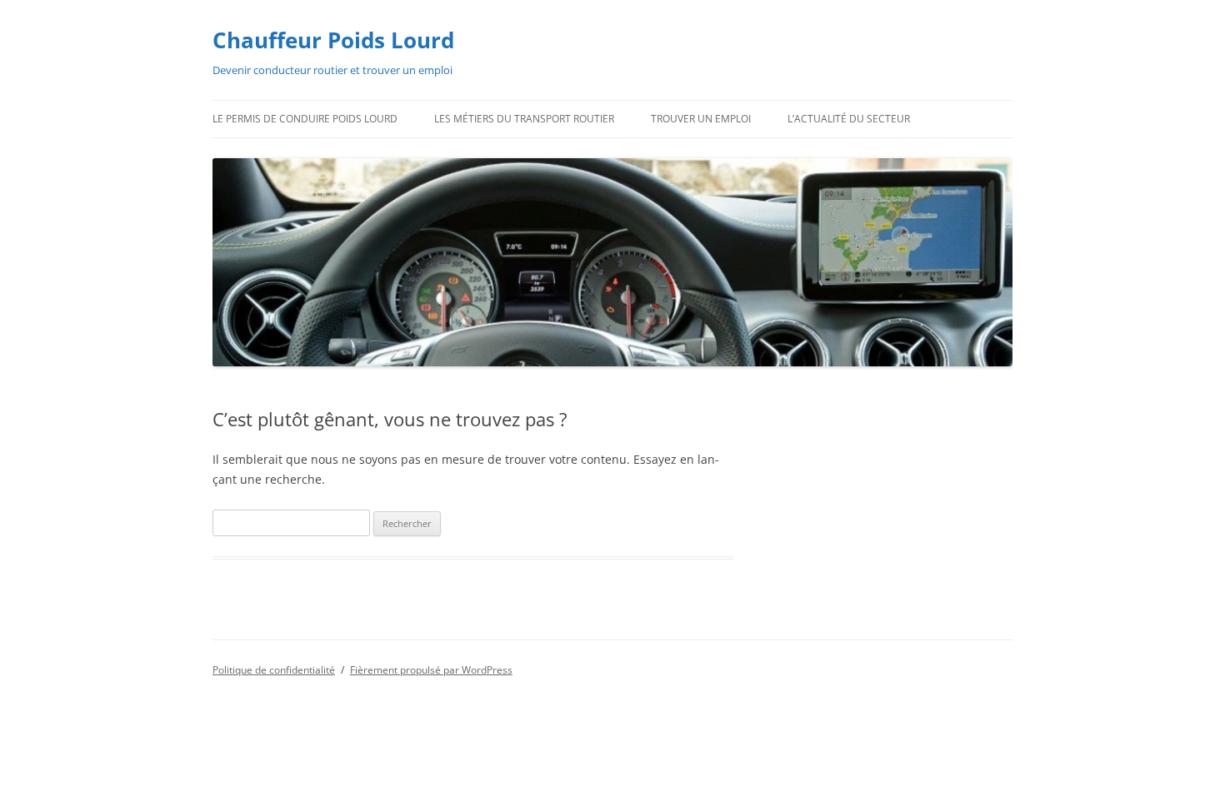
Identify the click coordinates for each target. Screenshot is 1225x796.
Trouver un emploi (701, 119)
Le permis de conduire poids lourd (305, 119)
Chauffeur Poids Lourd (333, 40)
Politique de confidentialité (273, 670)
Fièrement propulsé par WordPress (431, 670)
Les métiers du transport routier (524, 119)
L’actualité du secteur (849, 119)
